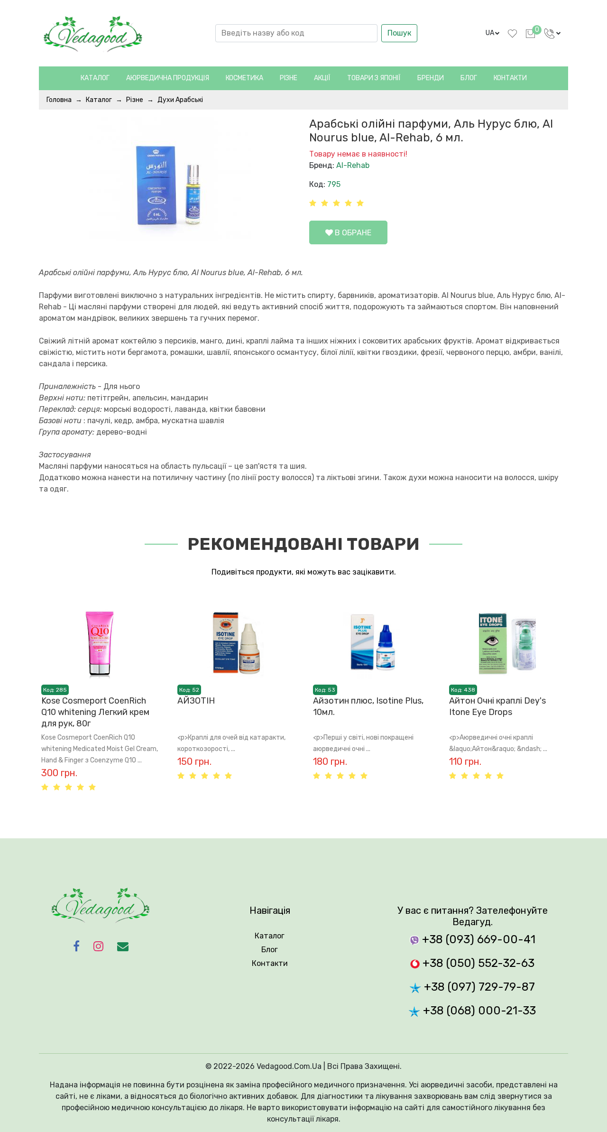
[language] (552, 33)
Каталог (95, 78)
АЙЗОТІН (196, 701)
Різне (134, 100)
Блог (468, 78)
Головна (59, 100)
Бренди (430, 78)
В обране (352, 232)
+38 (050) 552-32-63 (477, 963)
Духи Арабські (180, 100)
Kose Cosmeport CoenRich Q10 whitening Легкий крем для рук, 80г (95, 712)
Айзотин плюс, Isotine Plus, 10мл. (368, 706)
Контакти (510, 78)
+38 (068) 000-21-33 (478, 1010)
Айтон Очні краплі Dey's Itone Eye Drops (497, 706)
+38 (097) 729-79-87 (478, 986)
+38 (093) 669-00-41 (477, 939)
